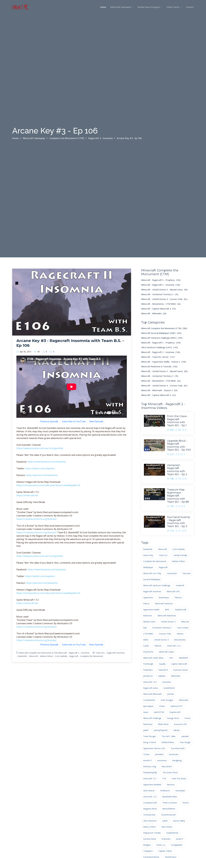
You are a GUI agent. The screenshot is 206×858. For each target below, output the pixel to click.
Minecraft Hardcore (164, 603)
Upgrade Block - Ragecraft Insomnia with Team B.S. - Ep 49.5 (179, 445)
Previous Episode (49, 421)
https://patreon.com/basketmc (42, 475)
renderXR (180, 585)
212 (172, 454)
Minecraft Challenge (152, 718)
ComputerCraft (150, 802)
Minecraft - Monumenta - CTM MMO (161, 303)
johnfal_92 (148, 676)
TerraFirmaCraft (168, 814)
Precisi (187, 718)
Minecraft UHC (173, 591)
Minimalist (175, 676)
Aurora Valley (179, 820)
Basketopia (164, 597)
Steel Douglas (167, 700)
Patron (146, 603)
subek (164, 820)
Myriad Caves (149, 621)
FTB (164, 778)
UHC (171, 657)
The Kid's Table (168, 736)
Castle (146, 645)
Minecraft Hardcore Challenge (156, 585)
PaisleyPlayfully (150, 772)
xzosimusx (162, 760)
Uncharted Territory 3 (162, 627)
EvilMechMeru (167, 742)
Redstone (147, 615)
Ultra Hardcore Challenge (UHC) (159, 347)
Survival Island (149, 839)
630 (172, 429)
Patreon (178, 597)
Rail (144, 627)
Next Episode (96, 421)
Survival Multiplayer (152, 579)
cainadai (184, 736)
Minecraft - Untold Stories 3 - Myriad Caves (164, 289)
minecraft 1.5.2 (173, 645)
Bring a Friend (149, 742)
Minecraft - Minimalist (153, 313)
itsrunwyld (180, 790)
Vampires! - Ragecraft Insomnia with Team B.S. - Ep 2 (177, 470)
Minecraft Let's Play (152, 573)
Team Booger (149, 736)
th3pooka (166, 839)
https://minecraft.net (27, 495)
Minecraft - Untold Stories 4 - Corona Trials (164, 299)
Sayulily (162, 664)
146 (172, 478)
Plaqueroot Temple (152, 832)
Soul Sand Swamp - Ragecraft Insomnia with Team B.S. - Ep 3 (178, 522)
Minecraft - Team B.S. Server (158, 356)
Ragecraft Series (150, 688)
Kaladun (162, 676)
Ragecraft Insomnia (116, 652)
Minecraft (33, 656)
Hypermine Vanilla (151, 609)
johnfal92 (159, 754)
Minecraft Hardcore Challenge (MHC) (161, 337)
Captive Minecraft (179, 664)
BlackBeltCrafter (169, 796)
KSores (185, 802)
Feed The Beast (179, 778)
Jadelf (145, 730)
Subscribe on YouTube (74, 421)
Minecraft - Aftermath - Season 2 (159, 390)
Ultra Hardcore (150, 820)
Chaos (162, 706)
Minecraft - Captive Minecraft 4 (158, 308)
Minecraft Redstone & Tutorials (159, 366)
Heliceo (180, 633)
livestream (174, 754)
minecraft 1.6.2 (150, 682)
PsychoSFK (148, 651)
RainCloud (147, 724)
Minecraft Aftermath (152, 694)
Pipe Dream (166, 826)
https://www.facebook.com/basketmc (46, 461)
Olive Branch (149, 790)
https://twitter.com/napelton (40, 468)
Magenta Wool (150, 808)
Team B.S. (100, 652)
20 (179, 429)
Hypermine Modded (152, 784)
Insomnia (166, 682)
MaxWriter (183, 657)
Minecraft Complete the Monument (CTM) (38, 652)
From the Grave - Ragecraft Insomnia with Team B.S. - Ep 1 (177, 421)
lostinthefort (169, 688)
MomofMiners (168, 808)
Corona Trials (165, 633)
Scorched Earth (178, 748)
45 (38, 352)
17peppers (148, 851)
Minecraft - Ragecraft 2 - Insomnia (73, 652)
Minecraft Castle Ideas (153, 657)
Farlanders (148, 670)
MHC (167, 609)
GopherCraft (180, 609)
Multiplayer (148, 567)
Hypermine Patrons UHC (154, 748)
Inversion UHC (180, 724)
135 (172, 506)
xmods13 (147, 760)
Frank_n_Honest (169, 802)
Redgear (147, 845)
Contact (190, 7)
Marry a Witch (149, 826)
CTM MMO (148, 633)
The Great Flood (170, 772)
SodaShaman (172, 832)
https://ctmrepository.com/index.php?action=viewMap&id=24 (48, 485)
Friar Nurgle (185, 742)
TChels (146, 754)
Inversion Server (180, 670)
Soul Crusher (183, 627)
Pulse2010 (163, 670)
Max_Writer (167, 766)
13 (179, 478)
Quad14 (179, 839)
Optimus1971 (177, 706)
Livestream (172, 573)
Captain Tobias (165, 851)
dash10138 (159, 712)
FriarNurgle (148, 664)
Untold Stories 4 (161, 639)
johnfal (170, 694)
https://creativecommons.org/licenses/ (36, 518)
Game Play (148, 555)
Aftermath (183, 700)
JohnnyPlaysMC (161, 730)
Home (103, 7)
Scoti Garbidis (61, 656)
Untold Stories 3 (168, 621)
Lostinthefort (149, 700)
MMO (145, 639)
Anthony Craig (149, 766)
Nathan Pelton (46, 656)
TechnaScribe (149, 814)
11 (179, 530)
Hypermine (148, 597)
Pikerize (157, 645)
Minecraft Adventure (167, 615)
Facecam (186, 573)
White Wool (163, 724)
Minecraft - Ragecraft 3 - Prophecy (161, 280)
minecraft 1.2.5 (150, 796)
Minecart (185, 621)
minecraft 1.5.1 (150, 778)
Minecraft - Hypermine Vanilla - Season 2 (163, 361)
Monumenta (179, 639)
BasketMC (22, 656)
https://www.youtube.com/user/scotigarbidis (39, 448)
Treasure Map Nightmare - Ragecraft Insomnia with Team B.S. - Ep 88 (178, 495)
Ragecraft (73, 656)
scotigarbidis (176, 845)
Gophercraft (174, 712)
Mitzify (176, 730)
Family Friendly (180, 555)
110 (172, 530)
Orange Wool (173, 718)
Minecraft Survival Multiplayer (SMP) (161, 333)
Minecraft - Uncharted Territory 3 (159, 294)
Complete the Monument (91, 656)
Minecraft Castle (166, 651)
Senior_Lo (160, 845)
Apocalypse (148, 706)
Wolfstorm (165, 790)
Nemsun (170, 784)
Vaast (145, 712)
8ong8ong (177, 760)
